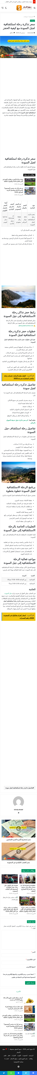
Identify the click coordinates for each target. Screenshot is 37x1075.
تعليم (5, 1055)
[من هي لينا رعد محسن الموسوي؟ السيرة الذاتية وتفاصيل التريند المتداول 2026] (30, 191)
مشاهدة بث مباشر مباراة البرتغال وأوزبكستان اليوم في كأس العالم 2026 (10, 909)
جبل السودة (8, 593)
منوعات (26, 16)
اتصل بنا (7, 1058)
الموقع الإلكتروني (30, 967)
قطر (9, 1055)
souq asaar (30, 32)
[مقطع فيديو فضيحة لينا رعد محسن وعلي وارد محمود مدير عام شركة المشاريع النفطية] (27, 878)
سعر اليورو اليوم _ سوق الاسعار (19, 1058)
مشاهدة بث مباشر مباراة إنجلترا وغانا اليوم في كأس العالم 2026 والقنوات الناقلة (27, 909)
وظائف (31, 1058)
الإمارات (14, 1055)
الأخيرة (18, 991)
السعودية (24, 1055)
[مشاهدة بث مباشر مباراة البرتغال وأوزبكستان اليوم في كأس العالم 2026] (10, 900)
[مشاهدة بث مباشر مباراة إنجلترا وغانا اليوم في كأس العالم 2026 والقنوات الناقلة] (27, 900)
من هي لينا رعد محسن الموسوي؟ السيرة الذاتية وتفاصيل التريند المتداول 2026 (13, 190)
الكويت (19, 1055)
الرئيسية (31, 16)
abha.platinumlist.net (26, 326)
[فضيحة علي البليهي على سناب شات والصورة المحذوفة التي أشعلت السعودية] (10, 878)
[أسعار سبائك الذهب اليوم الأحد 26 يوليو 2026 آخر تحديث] (29, 1000)
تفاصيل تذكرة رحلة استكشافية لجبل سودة (19, 788)
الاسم (33, 952)
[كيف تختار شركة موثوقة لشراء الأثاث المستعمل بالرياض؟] (29, 1009)
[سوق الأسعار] (24, 8)
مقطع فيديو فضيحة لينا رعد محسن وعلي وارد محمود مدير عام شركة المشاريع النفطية (13, 1035)
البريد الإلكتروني (30, 959)
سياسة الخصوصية (18, 1062)
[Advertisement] (18, 79)
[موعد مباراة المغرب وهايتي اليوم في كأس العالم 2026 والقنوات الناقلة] (30, 182)
